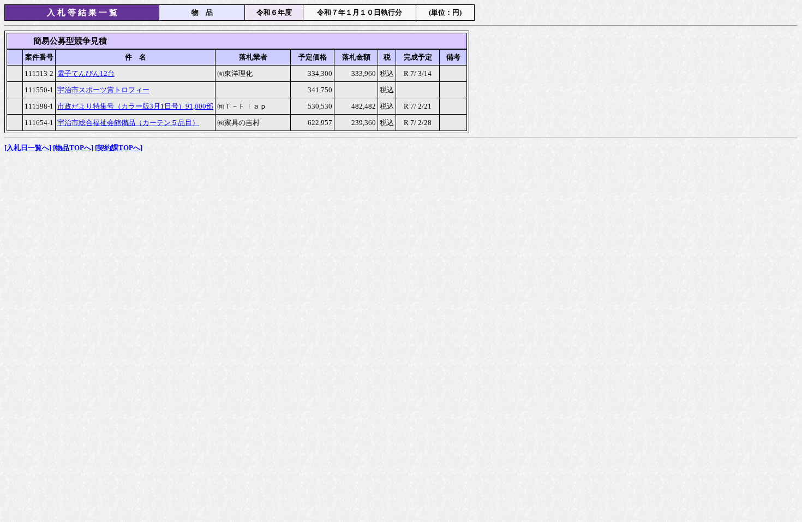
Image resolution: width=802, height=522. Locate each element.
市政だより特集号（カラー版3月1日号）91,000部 (135, 106)
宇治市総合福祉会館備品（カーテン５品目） (128, 122)
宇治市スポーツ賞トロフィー (103, 90)
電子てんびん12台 (86, 73)
